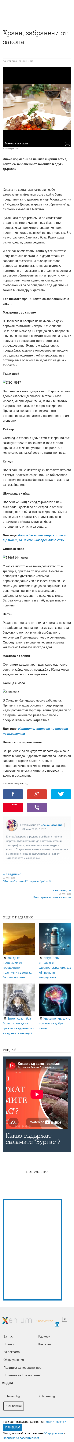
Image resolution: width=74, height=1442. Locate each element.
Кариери (44, 1336)
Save (14, 804)
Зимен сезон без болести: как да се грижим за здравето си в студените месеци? (19, 1025)
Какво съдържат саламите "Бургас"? (33, 1139)
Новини (8, 1344)
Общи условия (53, 1433)
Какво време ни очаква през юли (52, 897)
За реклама (11, 1352)
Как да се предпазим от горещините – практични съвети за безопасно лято (17, 967)
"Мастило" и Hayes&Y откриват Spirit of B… (28, 881)
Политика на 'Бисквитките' (21, 1375)
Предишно (12, 874)
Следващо (62, 890)
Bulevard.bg (11, 1396)
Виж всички (14, 1406)
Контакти (44, 1344)
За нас (8, 1336)
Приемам (12, 1427)
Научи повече (55, 1421)
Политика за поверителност (21, 1438)
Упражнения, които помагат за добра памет (54, 1023)
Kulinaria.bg (47, 1396)
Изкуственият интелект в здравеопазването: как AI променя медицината (55, 967)
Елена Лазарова (51, 825)
